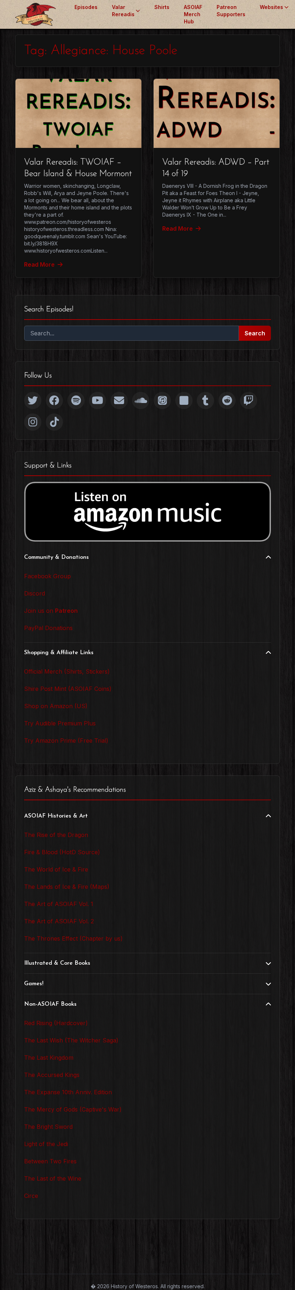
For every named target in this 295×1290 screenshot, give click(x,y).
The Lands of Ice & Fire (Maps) (66, 886)
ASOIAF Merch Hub (193, 14)
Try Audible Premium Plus (60, 723)
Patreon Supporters (231, 10)
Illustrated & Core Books (57, 963)
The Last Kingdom (48, 1057)
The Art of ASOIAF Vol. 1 (58, 903)
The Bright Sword (48, 1126)
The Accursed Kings (52, 1074)
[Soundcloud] (140, 400)
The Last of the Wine (52, 1178)
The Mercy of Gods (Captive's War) (73, 1109)
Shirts (161, 7)
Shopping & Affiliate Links (59, 653)
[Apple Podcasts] (162, 400)
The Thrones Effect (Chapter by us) (73, 938)
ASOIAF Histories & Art (56, 816)
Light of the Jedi (46, 1144)
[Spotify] (76, 400)
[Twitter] (32, 400)
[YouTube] (97, 400)
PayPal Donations (48, 628)
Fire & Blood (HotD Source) (62, 852)
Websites (271, 7)
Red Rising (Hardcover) (56, 1023)
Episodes (85, 7)
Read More (39, 264)
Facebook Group (47, 576)
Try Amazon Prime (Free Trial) (66, 740)
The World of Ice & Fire (56, 869)
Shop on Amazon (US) (55, 706)
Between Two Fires (50, 1161)
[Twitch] (248, 400)
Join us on (51, 610)
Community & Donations (56, 557)
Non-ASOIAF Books (50, 1004)
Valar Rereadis (123, 10)
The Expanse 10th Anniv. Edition (68, 1092)
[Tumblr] (205, 400)
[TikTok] (54, 422)
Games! (34, 984)
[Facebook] (54, 400)
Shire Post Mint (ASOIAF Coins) (68, 688)
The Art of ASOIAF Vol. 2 (59, 921)
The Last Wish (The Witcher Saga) (71, 1040)
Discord (34, 593)
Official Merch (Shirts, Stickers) (67, 671)
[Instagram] (32, 422)
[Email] (119, 400)
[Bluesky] (183, 400)
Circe (31, 1195)
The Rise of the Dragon (56, 834)
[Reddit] (227, 400)
